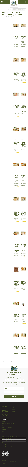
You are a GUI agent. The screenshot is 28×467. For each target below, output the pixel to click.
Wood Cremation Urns (7, 446)
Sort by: (10, 9)
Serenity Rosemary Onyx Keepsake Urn (16, 349)
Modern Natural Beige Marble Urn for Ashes (23, 247)
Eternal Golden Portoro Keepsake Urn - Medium (23, 108)
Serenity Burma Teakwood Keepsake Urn (24, 282)
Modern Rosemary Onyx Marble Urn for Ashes (16, 282)
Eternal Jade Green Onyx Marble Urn (16, 178)
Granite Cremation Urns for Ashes (10, 436)
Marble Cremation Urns (8, 440)
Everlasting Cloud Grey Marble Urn (24, 178)
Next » (10, 16)
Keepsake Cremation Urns (8, 438)
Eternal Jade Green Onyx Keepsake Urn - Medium (23, 143)
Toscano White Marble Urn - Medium (23, 349)
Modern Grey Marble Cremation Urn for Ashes (24, 212)
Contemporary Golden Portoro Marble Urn (18, 73)
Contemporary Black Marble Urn (18, 38)
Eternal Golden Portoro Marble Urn (16, 142)
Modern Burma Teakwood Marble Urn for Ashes (16, 212)
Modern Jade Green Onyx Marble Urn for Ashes (16, 248)
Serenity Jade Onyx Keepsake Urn (23, 317)
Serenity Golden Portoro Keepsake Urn (16, 317)
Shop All (4, 444)
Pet (2, 442)
